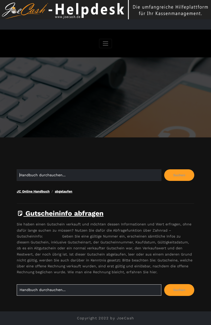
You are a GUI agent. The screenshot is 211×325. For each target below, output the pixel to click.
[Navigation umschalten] (105, 43)
